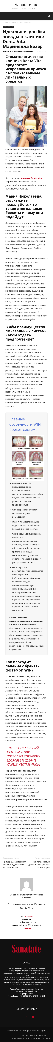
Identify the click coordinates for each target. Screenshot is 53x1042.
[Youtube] (33, 1017)
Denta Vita (29, 916)
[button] (49, 16)
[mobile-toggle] (4, 16)
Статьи (13, 22)
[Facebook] (19, 1017)
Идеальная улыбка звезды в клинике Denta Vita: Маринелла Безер (24, 39)
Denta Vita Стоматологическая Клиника (20, 51)
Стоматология (25, 22)
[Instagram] (26, 1017)
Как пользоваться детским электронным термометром (39, 864)
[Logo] (26, 948)
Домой (5, 22)
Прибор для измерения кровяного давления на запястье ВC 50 (14, 864)
